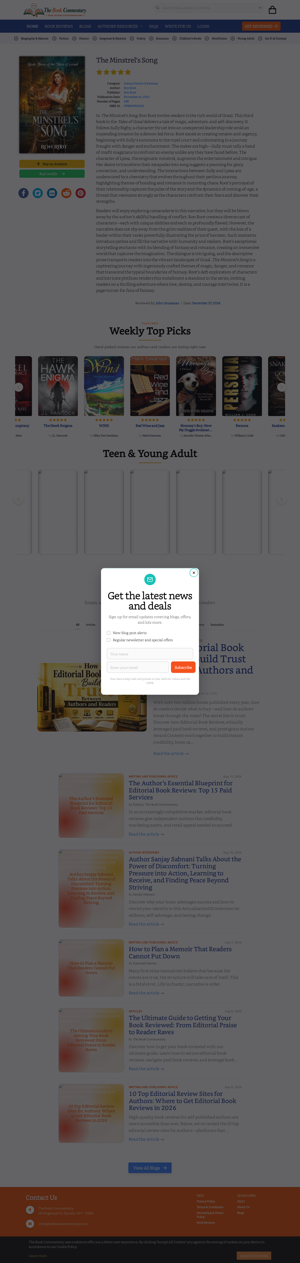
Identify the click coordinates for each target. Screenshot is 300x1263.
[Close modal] (193, 572)
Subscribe (183, 667)
